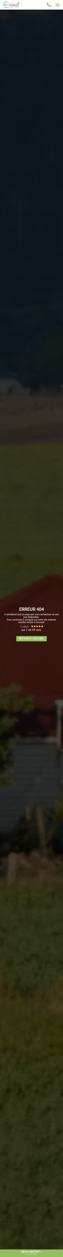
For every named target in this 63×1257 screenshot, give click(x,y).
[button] (57, 4)
